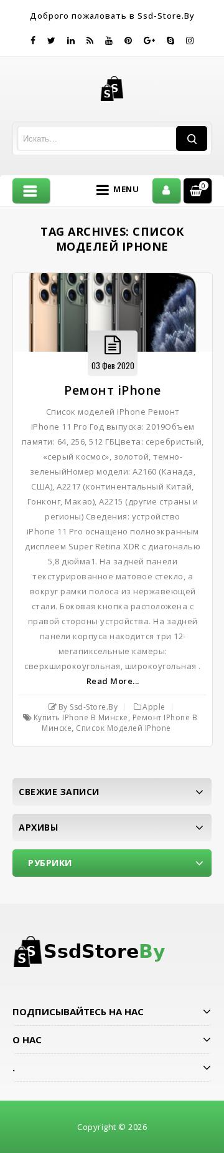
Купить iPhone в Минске (81, 717)
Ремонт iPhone (112, 390)
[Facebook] (33, 40)
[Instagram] (190, 40)
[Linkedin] (71, 40)
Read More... (112, 681)
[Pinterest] (128, 40)
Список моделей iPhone (123, 728)
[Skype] (171, 40)
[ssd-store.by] (112, 88)
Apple (154, 707)
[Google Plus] (150, 40)
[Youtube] (109, 40)
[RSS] (90, 40)
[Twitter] (51, 40)
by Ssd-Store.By (88, 707)
